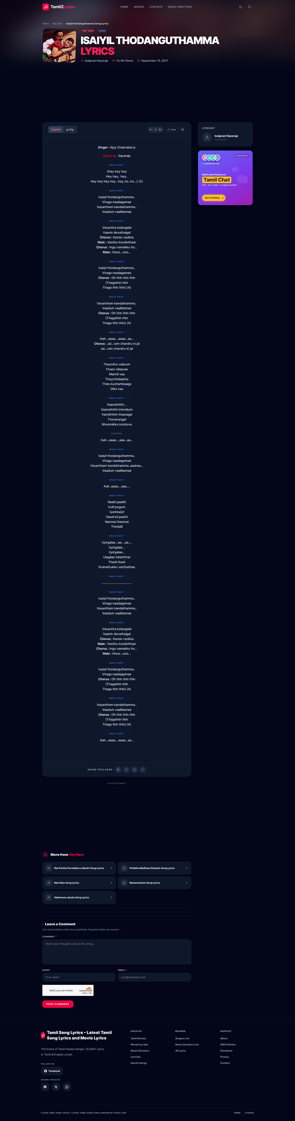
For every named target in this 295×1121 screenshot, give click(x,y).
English (55, 129)
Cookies (249, 1113)
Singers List (182, 1038)
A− (151, 129)
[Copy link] (142, 769)
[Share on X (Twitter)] (126, 769)
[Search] (250, 7)
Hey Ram (57, 23)
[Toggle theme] (241, 7)
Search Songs (139, 1062)
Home (124, 6)
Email (123, 970)
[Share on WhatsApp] (134, 769)
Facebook (54, 1070)
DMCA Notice (228, 1044)
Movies (139, 6)
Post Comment (57, 1004)
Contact (225, 1062)
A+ (160, 129)
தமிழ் (70, 129)
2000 (102, 31)
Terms (237, 1113)
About (223, 1038)
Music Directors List (187, 1044)
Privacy (224, 1056)
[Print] (182, 129)
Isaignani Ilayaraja (96, 60)
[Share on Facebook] (118, 769)
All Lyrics (180, 1050)
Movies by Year (139, 1044)
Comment (49, 936)
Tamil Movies (138, 1038)
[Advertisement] (147, 94)
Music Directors (180, 6)
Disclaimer (226, 1050)
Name (46, 970)
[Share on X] (56, 1087)
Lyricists (156, 6)
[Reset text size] (155, 129)
